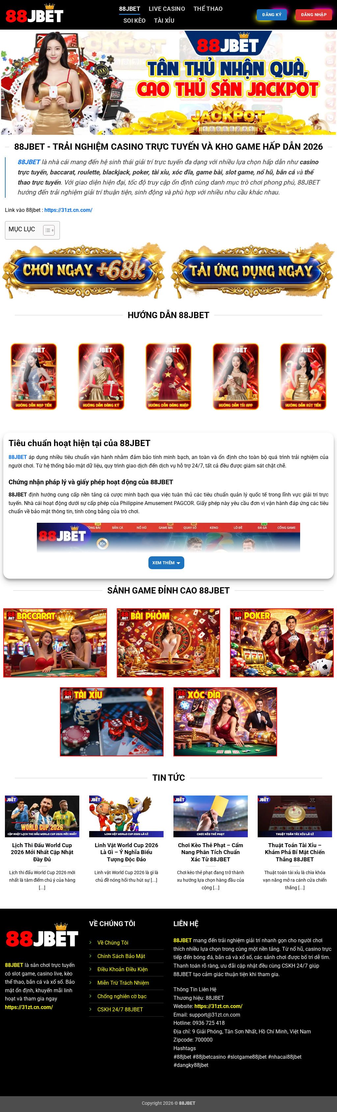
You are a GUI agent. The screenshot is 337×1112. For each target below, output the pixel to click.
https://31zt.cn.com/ (29, 1007)
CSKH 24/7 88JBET (120, 1009)
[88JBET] (57, 15)
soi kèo (134, 20)
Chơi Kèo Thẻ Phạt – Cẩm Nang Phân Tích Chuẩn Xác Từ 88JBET (210, 852)
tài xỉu (164, 20)
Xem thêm (163, 562)
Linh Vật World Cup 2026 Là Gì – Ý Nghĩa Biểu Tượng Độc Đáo (126, 852)
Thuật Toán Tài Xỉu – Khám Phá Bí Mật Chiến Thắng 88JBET (295, 852)
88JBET (129, 9)
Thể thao (208, 9)
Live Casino (167, 9)
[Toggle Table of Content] (45, 230)
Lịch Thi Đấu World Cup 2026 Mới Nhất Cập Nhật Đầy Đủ (42, 852)
